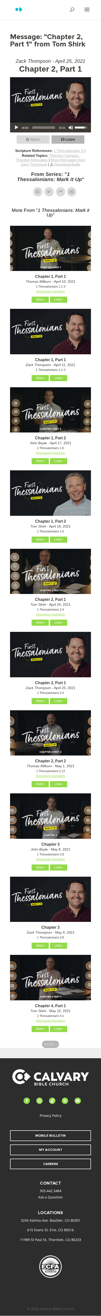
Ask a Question (50, 1197)
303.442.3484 (50, 1190)
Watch (35, 139)
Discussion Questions (50, 291)
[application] (50, 127)
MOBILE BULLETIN (50, 1135)
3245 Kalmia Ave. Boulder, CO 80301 (50, 1220)
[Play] (16, 127)
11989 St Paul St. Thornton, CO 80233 (50, 1239)
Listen (70, 139)
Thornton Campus (63, 155)
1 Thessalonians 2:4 (70, 151)
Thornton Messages (32, 160)
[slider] (43, 127)
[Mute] (70, 127)
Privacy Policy (51, 1115)
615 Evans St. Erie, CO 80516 (50, 1230)
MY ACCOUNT (50, 1150)
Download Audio (67, 164)
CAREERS (50, 1164)
